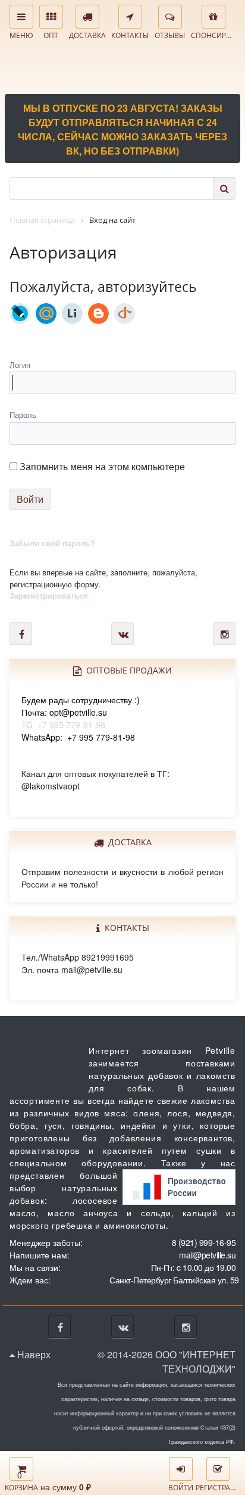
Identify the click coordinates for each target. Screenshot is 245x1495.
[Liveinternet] (72, 313)
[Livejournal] (20, 313)
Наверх (33, 1354)
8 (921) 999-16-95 (204, 1242)
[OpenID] (124, 313)
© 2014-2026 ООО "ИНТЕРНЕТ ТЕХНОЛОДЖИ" (166, 1362)
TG (80, 712)
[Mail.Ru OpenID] (46, 313)
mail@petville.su (207, 1255)
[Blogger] (98, 313)
